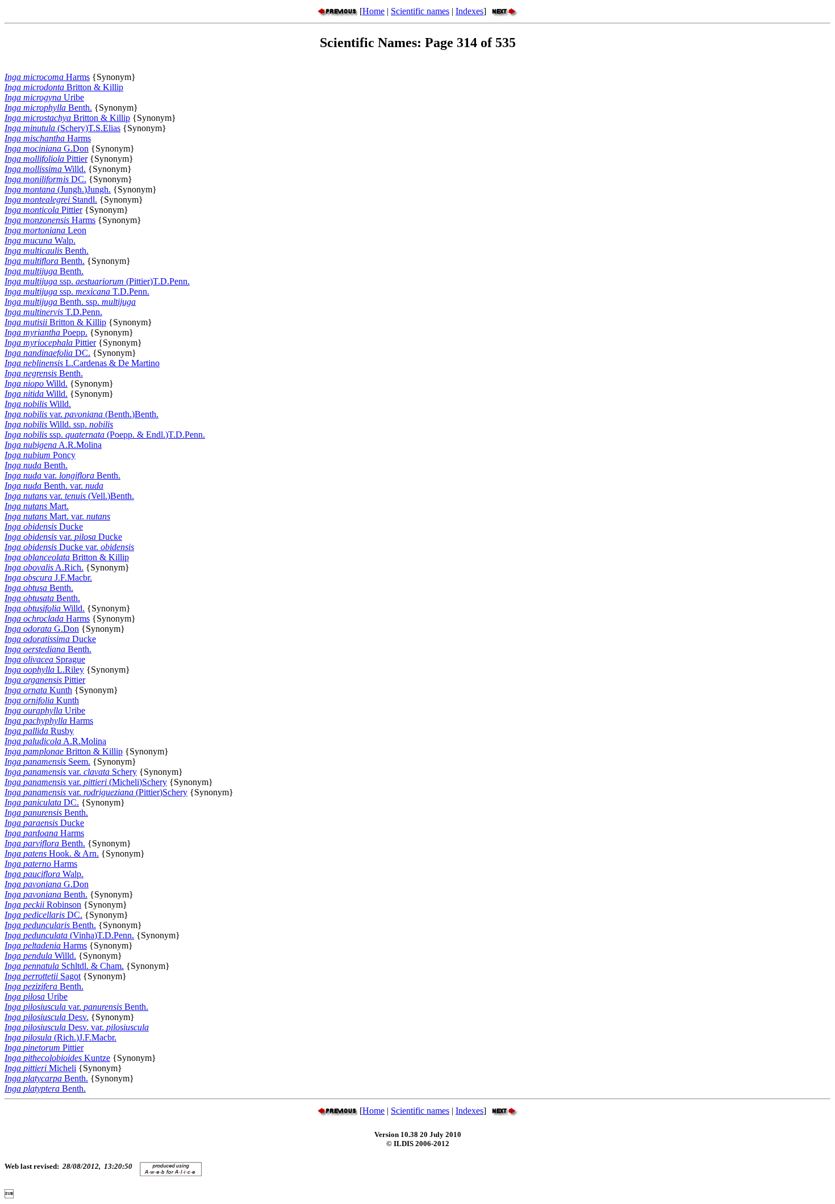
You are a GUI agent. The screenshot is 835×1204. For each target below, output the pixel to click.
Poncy (40, 455)
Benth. (48, 107)
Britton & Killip (64, 87)
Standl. (51, 199)
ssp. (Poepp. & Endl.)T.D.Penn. (105, 434)
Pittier (46, 158)
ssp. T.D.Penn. (77, 291)
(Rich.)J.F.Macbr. (60, 1037)
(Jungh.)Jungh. (58, 189)
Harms (47, 77)
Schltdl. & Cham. (64, 966)
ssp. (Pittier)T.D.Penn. (97, 281)
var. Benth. (62, 475)
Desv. (47, 1017)
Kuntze (57, 1058)
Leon (45, 230)
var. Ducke (63, 537)
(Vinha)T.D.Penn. (69, 935)
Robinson (43, 904)
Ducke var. (69, 547)
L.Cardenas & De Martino (82, 363)
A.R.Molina (53, 445)
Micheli (40, 1068)
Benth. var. (54, 485)
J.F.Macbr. (48, 577)
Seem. (47, 761)
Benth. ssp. (70, 302)
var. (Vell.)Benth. (69, 496)
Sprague (45, 659)
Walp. (40, 240)
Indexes (469, 11)
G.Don (47, 148)
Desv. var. (77, 1027)
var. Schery (71, 772)
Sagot (43, 976)
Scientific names (420, 11)
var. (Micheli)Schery (86, 782)
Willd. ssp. (59, 424)
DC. (45, 179)
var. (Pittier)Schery (96, 792)
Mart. (37, 506)
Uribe (44, 97)
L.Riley (44, 669)
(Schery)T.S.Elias (62, 128)
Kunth (38, 690)
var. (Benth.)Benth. (81, 414)
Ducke (44, 526)
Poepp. (46, 332)
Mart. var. (57, 516)
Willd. (45, 169)
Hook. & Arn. (52, 853)
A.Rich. (44, 567)
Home (373, 11)
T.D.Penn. (53, 312)
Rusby (39, 731)
